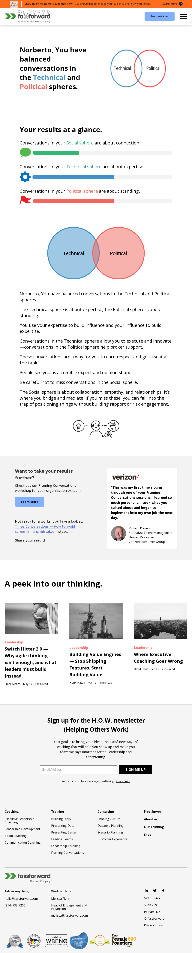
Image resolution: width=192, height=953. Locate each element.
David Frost (141, 669)
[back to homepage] (27, 16)
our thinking (75, 583)
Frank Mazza (12, 684)
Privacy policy (123, 781)
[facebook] (163, 890)
